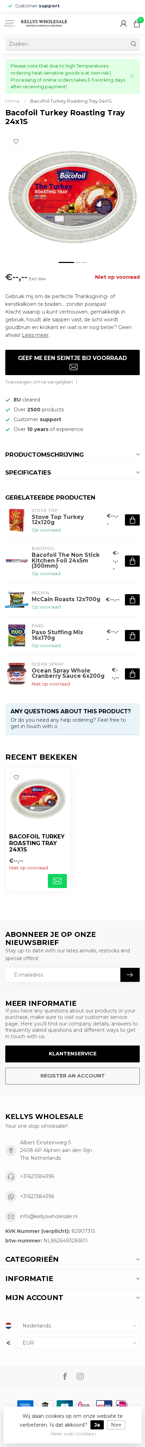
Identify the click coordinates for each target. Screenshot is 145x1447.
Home (12, 101)
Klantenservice (72, 1053)
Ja (97, 1425)
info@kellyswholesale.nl (48, 1216)
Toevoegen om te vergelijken (39, 382)
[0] (137, 23)
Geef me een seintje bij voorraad (72, 358)
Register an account (72, 1076)
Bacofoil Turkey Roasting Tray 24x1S (71, 101)
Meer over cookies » (73, 1433)
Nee (116, 1425)
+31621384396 (37, 1176)
